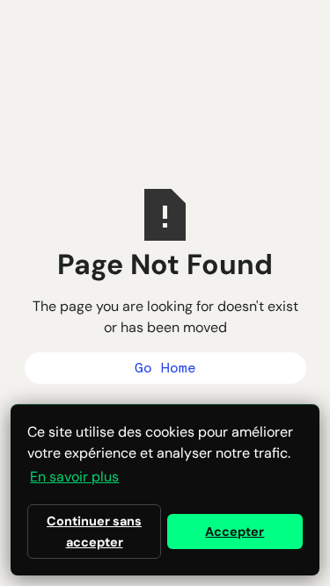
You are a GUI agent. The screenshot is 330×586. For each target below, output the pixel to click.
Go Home (165, 367)
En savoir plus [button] (74, 476)
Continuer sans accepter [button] (94, 531)
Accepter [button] (234, 531)
